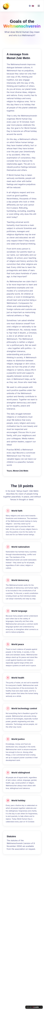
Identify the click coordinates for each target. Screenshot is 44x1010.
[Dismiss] (41, 1007)
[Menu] (38, 5)
